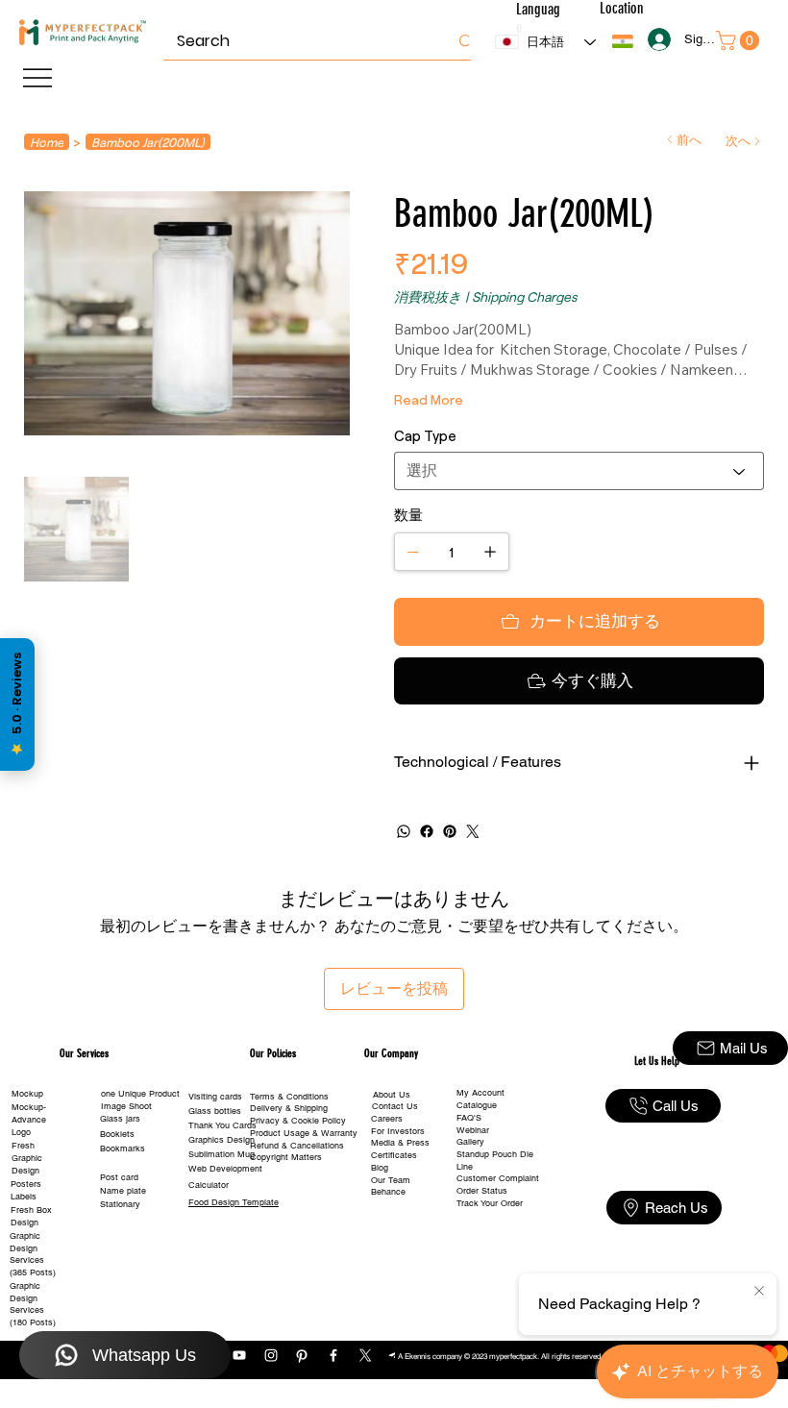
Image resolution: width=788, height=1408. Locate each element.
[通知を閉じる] (759, 1291)
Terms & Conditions (289, 1096)
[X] (365, 1355)
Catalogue (476, 1105)
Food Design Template (233, 1202)
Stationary (120, 1204)
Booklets (117, 1134)
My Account (480, 1093)
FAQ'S (468, 1118)
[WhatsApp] (403, 831)
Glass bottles (214, 1111)
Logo (21, 1132)
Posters (26, 1184)
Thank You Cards (222, 1125)
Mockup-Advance (29, 1113)
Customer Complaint (497, 1178)
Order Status (481, 1191)
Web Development (225, 1168)
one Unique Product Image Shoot (140, 1100)
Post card (119, 1177)
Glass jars (120, 1118)
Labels (24, 1196)
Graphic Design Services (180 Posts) (33, 1304)
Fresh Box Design (31, 1216)
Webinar (472, 1130)
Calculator (208, 1185)
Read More (428, 399)
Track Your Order (489, 1203)
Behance (388, 1192)
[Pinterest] (449, 831)
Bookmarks (122, 1148)
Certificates (394, 1155)
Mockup (27, 1093)
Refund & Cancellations (297, 1145)
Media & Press (400, 1143)
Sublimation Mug (221, 1154)
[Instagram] (271, 1355)
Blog (379, 1167)
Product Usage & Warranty (303, 1133)
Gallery (470, 1142)
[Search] (466, 41)
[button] (622, 41)
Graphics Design (221, 1140)
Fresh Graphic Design (27, 1157)
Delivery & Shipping (289, 1108)
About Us (391, 1094)
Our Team (390, 1180)
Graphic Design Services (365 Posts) (33, 1254)
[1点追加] (490, 551)
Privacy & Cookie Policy (298, 1120)
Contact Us (395, 1106)
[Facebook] (426, 831)
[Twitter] (472, 831)
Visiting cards (215, 1096)
